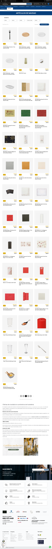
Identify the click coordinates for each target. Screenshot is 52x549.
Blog (3, 536)
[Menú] (5, 540)
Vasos (11, 533)
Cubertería (20, 537)
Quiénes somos (5, 537)
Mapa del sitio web (6, 533)
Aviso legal (28, 533)
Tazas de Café (12, 536)
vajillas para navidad (18, 423)
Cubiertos (20, 533)
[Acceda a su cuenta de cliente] (45, 3)
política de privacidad (43, 471)
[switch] (3, 546)
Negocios (19, 538)
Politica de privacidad (29, 537)
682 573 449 (8, 518)
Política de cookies (29, 536)
